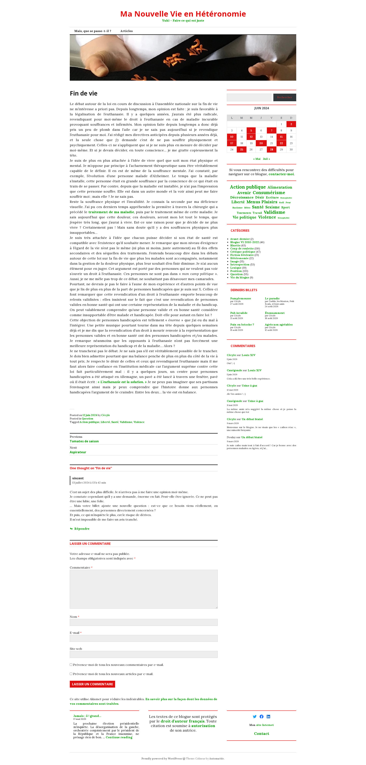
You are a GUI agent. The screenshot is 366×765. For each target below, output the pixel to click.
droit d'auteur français (183, 721)
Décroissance (242, 197)
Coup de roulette (242, 248)
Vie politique (244, 217)
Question (87, 418)
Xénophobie (284, 218)
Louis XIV (248, 355)
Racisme (238, 207)
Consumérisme (269, 192)
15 (281, 136)
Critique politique (242, 251)
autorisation (203, 725)
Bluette (235, 245)
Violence (138, 422)
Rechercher (284, 97)
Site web (76, 649)
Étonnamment (275, 313)
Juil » (266, 159)
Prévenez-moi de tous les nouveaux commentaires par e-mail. (118, 665)
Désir (259, 197)
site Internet (265, 725)
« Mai (257, 159)
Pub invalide (238, 313)
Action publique (89, 422)
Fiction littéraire (242, 255)
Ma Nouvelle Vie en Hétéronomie (183, 13)
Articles (126, 31)
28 (271, 149)
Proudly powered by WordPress (161, 758)
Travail (257, 212)
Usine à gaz (249, 385)
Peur (288, 202)
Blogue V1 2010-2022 (244, 242)
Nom (74, 617)
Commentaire (81, 567)
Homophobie (286, 198)
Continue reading (119, 737)
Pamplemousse (240, 298)
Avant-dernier (240, 239)
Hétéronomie (239, 258)
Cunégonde (234, 370)
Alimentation (279, 187)
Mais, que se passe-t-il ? (92, 31)
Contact (261, 733)
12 (251, 136)
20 (261, 143)
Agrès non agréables (279, 324)
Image (234, 261)
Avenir (244, 192)
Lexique (235, 267)
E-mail (76, 633)
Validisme (126, 422)
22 (281, 143)
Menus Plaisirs (261, 201)
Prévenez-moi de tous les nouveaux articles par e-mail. (113, 674)
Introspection (240, 264)
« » (122, 382)
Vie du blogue (239, 277)
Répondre (81, 528)
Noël (281, 202)
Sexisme (272, 207)
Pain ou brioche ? (242, 324)
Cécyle (105, 415)
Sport (285, 207)
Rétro (247, 207)
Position (236, 271)
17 (231, 143)
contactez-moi (281, 174)
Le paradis (272, 298)
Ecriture (272, 197)
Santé (115, 422)
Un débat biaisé (252, 419)
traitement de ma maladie (111, 212)
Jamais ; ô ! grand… (87, 716)
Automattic (216, 758)
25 (241, 149)
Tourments (244, 213)
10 (231, 136)
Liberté (105, 422)
